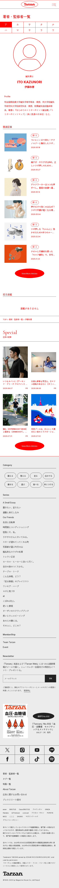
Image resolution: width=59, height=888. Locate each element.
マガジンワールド (32, 816)
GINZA (47, 809)
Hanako (6, 813)
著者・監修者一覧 (16, 319)
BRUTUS (12, 809)
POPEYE (50, 813)
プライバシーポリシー (11, 820)
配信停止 (27, 691)
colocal (26, 813)
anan (5, 809)
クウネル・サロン (38, 813)
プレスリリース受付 (12, 799)
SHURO (20, 816)
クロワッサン (37, 809)
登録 (50, 678)
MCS (5, 816)
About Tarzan (9, 789)
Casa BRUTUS (24, 809)
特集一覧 (7, 784)
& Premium (16, 813)
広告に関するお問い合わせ (15, 794)
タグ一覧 (7, 779)
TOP (5, 319)
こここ (11, 816)
